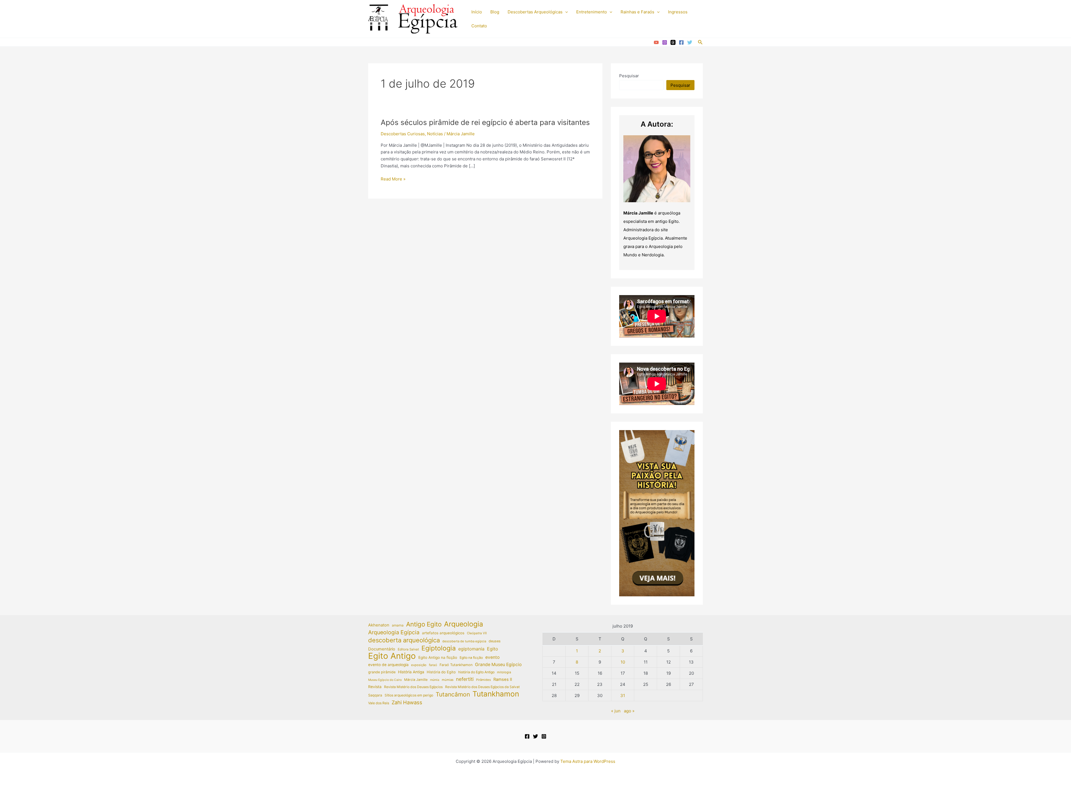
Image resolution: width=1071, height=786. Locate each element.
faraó (433, 665)
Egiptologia (438, 648)
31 (622, 695)
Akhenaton (378, 625)
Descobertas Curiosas (403, 133)
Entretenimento (591, 12)
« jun (616, 710)
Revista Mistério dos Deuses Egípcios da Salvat (482, 687)
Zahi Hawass (407, 702)
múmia (434, 680)
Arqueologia (463, 624)
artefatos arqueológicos (443, 633)
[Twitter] (689, 42)
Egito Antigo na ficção (437, 657)
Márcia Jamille (416, 679)
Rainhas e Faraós (637, 12)
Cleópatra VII (477, 633)
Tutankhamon (495, 694)
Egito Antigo (392, 656)
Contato (479, 25)
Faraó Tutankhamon (456, 665)
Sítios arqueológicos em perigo (409, 695)
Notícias (435, 133)
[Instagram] (664, 42)
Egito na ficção (471, 657)
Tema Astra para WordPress (587, 761)
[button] (565, 12)
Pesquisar (629, 75)
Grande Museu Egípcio (498, 664)
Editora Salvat (408, 649)
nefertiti (465, 679)
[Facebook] (681, 42)
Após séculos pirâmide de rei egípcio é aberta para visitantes (485, 122)
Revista (375, 686)
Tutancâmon (453, 694)
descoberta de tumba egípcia (464, 641)
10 (623, 662)
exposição (418, 665)
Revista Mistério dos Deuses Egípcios (413, 687)
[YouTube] (656, 42)
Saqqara (375, 695)
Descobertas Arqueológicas (535, 12)
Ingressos (678, 12)
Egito (492, 649)
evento (492, 657)
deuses (495, 641)
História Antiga (411, 672)
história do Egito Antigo (476, 672)
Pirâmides (483, 680)
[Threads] (673, 42)
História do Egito (441, 672)
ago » (629, 710)
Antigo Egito (424, 624)
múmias (448, 680)
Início (476, 12)
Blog (494, 12)
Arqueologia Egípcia (393, 632)
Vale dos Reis (378, 703)
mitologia (504, 672)
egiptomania (471, 649)
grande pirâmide (381, 672)
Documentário (381, 649)
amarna (398, 625)
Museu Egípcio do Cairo (385, 680)
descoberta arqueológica (404, 640)
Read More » (393, 179)
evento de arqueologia (388, 664)
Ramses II (502, 679)
